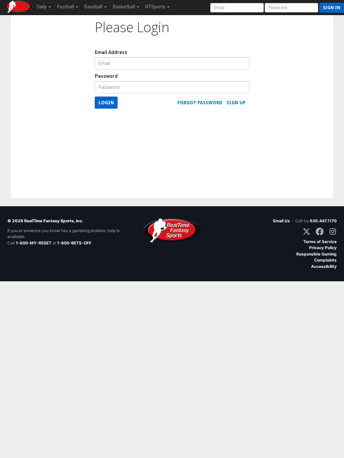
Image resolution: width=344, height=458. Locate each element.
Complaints (325, 260)
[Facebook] (320, 231)
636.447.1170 (323, 220)
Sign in (331, 7)
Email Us (281, 220)
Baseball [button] (93, 6)
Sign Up (236, 102)
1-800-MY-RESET (33, 242)
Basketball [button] (124, 6)
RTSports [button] (155, 6)
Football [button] (66, 6)
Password (106, 76)
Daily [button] (42, 6)
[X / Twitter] (306, 231)
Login (106, 102)
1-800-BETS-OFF (74, 242)
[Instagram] (333, 231)
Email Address (111, 52)
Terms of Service (320, 241)
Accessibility (324, 266)
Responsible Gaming (316, 253)
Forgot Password (199, 102)
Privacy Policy (323, 247)
